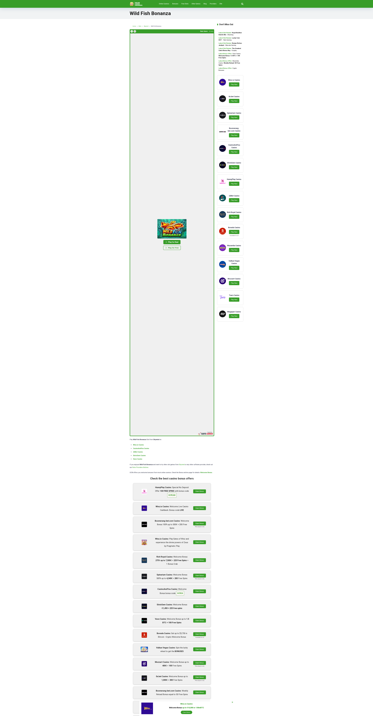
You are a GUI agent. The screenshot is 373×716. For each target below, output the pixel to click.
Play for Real (173, 242)
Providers (213, 4)
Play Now (234, 84)
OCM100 (171, 495)
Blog (205, 4)
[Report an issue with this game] (131, 31)
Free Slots (184, 4)
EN (220, 4)
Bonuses (175, 4)
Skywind (182, 464)
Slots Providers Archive (140, 467)
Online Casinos (164, 4)
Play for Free (173, 248)
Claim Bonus (199, 491)
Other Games (196, 4)
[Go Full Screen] (135, 31)
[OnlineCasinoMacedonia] (136, 3)
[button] (171, 229)
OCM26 (180, 593)
